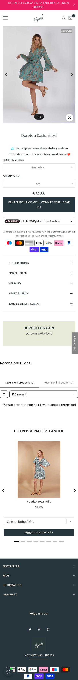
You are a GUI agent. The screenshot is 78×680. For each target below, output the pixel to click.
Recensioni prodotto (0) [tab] (19, 382)
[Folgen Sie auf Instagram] (39, 629)
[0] (70, 18)
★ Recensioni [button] (74, 343)
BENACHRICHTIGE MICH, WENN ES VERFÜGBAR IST (39, 204)
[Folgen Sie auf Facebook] (30, 629)
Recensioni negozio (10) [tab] (58, 382)
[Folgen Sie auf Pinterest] (48, 629)
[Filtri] (4, 394)
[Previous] (9, 74)
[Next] (69, 74)
